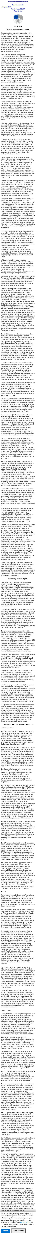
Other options (18, 1231)
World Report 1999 (18, 9)
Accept (5, 1231)
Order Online (18, 11)
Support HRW (6, 7)
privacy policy (25, 1222)
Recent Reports (18, 5)
